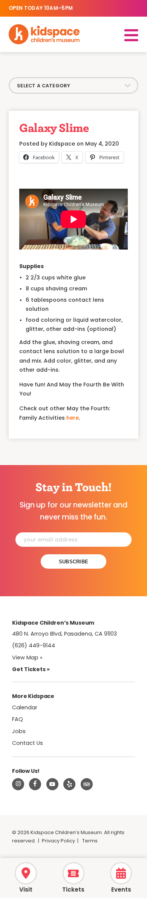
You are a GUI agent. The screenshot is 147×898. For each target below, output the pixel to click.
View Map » (27, 657)
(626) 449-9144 (33, 645)
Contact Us (27, 743)
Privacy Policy (58, 841)
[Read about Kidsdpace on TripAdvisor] (87, 784)
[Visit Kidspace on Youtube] (52, 784)
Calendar (24, 707)
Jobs (19, 731)
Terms (90, 841)
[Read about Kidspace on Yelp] (69, 784)
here (72, 418)
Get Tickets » (31, 669)
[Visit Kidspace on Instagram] (18, 784)
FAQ (17, 719)
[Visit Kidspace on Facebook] (35, 784)
